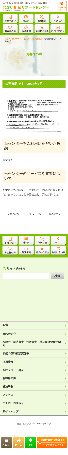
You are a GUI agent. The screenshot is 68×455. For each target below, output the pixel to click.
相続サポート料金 (13, 370)
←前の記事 (13, 214)
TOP (7, 325)
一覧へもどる (34, 214)
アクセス (8, 394)
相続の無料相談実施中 (16, 353)
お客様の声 (9, 378)
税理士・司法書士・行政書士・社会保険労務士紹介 (32, 343)
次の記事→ (55, 214)
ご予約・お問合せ (13, 402)
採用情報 (8, 361)
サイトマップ (10, 411)
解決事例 (8, 386)
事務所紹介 (9, 333)
